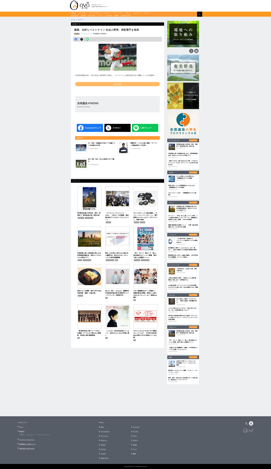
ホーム (21, 427)
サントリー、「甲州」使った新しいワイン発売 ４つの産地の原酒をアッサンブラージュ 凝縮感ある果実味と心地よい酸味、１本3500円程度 (183, 217)
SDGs (74, 13)
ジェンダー (82, 13)
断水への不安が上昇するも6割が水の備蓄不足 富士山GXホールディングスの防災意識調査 (116, 255)
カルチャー (137, 13)
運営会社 (21, 431)
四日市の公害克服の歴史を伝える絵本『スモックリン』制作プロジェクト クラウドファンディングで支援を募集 (183, 317)
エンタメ (107, 13)
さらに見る (118, 84)
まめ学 (83, 15)
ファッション (117, 13)
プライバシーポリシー (43, 434)
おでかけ (75, 15)
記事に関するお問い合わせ (27, 448)
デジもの (92, 15)
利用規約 (21, 434)
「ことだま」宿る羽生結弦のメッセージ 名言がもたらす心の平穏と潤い (117, 333)
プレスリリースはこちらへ (27, 439)
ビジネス (109, 15)
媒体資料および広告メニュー (27, 444)
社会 (116, 260)
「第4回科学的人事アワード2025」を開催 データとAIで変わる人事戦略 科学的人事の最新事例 (89, 333)
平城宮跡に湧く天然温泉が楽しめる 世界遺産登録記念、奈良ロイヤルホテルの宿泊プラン (89, 255)
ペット (100, 15)
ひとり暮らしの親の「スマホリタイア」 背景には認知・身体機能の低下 (186, 300)
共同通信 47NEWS (99, 34)
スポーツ (147, 13)
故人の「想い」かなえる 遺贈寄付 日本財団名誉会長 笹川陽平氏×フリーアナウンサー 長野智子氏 (118, 293)
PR (106, 298)
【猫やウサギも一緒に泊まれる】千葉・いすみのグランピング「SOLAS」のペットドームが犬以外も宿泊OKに (183, 162)
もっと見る (193, 140)
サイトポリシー (30, 434)
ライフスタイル (95, 13)
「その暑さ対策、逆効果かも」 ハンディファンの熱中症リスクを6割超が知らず (186, 240)
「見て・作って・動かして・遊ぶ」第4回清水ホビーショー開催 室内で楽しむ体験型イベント (145, 255)
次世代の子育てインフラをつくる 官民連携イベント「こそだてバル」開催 (186, 363)
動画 (116, 15)
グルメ (127, 13)
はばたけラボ (126, 15)
